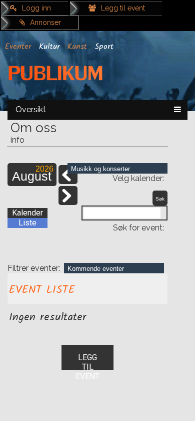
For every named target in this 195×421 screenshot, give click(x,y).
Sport (104, 46)
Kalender (27, 212)
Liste (27, 222)
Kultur (49, 46)
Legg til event (123, 8)
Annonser (45, 22)
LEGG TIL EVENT (88, 361)
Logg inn (36, 8)
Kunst (77, 46)
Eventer (18, 46)
